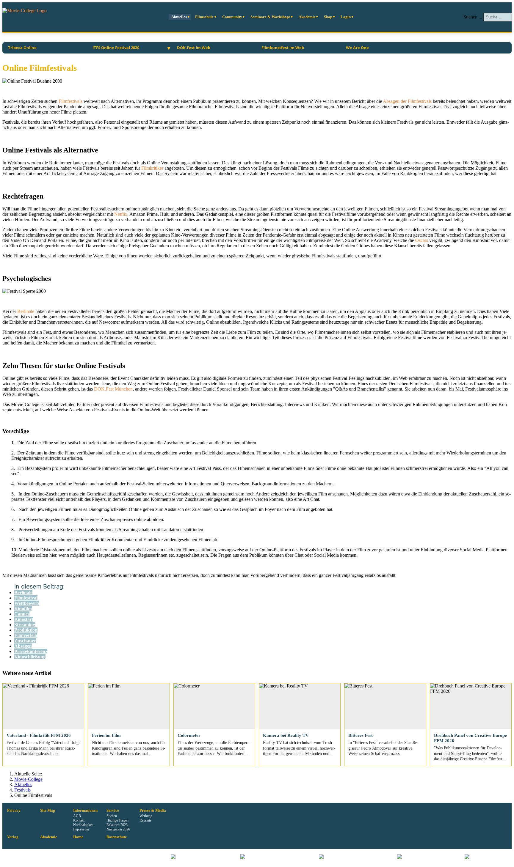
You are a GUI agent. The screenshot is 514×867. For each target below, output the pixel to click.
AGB (77, 816)
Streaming (24, 624)
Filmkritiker (152, 168)
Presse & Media (153, 810)
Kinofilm (23, 608)
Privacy (14, 810)
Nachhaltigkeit (83, 825)
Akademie (307, 17)
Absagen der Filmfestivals (407, 101)
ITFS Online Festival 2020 (116, 47)
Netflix (120, 214)
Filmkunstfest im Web (282, 47)
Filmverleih (25, 635)
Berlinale (26, 311)
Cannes (21, 613)
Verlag (12, 837)
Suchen (111, 816)
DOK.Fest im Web (193, 47)
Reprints (145, 820)
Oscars (422, 240)
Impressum (81, 829)
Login (346, 17)
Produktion (25, 629)
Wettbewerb (26, 603)
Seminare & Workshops (270, 17)
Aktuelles (179, 17)
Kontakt (78, 820)
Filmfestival (25, 597)
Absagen (23, 646)
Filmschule (204, 17)
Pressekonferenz (30, 651)
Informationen (85, 810)
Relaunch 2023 (117, 825)
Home (78, 837)
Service (112, 810)
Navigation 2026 (118, 829)
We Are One (357, 47)
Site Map (47, 810)
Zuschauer (25, 640)
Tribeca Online (22, 47)
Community (232, 17)
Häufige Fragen (117, 820)
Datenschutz (116, 837)
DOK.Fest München (113, 388)
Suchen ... (472, 16)
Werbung (146, 816)
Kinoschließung (30, 656)
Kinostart (23, 619)
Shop (328, 17)
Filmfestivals (71, 101)
